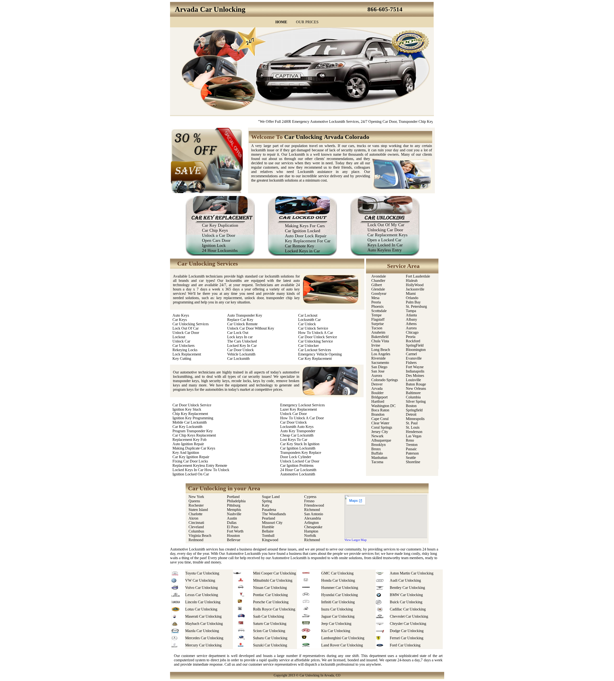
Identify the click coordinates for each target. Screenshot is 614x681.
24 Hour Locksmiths (220, 250)
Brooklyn (378, 445)
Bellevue (233, 540)
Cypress (310, 497)
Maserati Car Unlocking (203, 616)
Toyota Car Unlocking (202, 573)
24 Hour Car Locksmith (298, 470)
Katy (265, 505)
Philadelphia (236, 501)
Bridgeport (379, 397)
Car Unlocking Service (315, 341)
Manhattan (379, 458)
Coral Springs (381, 427)
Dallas (231, 523)
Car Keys (179, 320)
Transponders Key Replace (300, 452)
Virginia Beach (200, 535)
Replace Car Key (240, 320)
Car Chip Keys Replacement (194, 435)
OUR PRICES (307, 22)
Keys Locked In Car (385, 245)
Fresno (309, 501)
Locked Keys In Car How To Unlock (200, 470)
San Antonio (313, 514)
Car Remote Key (299, 245)
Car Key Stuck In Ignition (299, 444)
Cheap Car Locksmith (296, 435)
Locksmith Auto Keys (296, 427)
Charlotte (195, 514)
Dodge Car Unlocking (407, 631)
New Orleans (416, 388)
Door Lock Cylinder (295, 457)
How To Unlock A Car (315, 333)
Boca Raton (380, 410)
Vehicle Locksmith (241, 354)
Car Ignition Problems (296, 465)
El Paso (232, 527)
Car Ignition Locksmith (297, 448)
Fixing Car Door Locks (190, 461)
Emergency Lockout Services (302, 405)
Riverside (378, 358)
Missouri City (272, 523)
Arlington (311, 523)
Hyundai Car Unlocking (339, 595)
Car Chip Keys (215, 230)
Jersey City (379, 432)
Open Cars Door (216, 240)
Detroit (411, 414)
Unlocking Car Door (385, 229)
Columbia (413, 397)
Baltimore (413, 393)
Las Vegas (413, 436)
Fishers (411, 363)
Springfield (414, 410)
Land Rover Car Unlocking (342, 645)
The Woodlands (274, 514)
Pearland (268, 518)
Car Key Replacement (315, 358)
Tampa (411, 311)
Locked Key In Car (242, 345)
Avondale (378, 276)
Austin (232, 518)
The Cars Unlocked (242, 341)
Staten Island (198, 510)
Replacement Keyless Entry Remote (199, 465)
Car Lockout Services (314, 350)
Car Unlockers (183, 345)
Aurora (376, 375)
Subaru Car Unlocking (270, 638)
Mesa (375, 298)
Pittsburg (233, 505)
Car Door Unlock (240, 350)
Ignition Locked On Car (190, 474)
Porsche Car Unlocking (271, 602)
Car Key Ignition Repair (190, 457)
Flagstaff (377, 319)
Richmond (312, 510)
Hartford (377, 401)
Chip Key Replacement (190, 414)
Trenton (412, 445)
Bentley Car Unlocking (407, 588)
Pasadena (269, 510)
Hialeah (412, 280)
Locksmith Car (309, 320)
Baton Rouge (416, 384)
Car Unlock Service (313, 328)
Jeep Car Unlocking (336, 624)
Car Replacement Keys (387, 234)
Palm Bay (413, 302)
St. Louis (412, 427)
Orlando (412, 298)
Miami (411, 293)
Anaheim (378, 332)
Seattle (411, 458)
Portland (233, 497)
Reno (410, 440)
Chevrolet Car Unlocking (409, 616)
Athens (411, 324)
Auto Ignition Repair (188, 444)
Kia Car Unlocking (335, 631)
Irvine (375, 345)
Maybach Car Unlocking (204, 624)
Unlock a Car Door (218, 235)
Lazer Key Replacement (298, 409)
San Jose (377, 371)
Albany (411, 319)
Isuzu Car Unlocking (337, 609)
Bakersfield (380, 337)
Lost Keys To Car (293, 440)
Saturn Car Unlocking (269, 624)
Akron (193, 518)
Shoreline (413, 462)
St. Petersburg (416, 306)
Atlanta (411, 315)
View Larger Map (355, 540)
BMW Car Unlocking (406, 595)
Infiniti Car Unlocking (338, 602)
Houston (233, 535)
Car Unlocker (308, 345)
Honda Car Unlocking (338, 580)
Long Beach (380, 350)
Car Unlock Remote (242, 324)
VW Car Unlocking (200, 580)
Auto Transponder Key (244, 315)
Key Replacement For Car (308, 240)
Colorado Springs (384, 380)
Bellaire (268, 531)
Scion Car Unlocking (269, 631)
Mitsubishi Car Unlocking (272, 580)
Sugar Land (271, 497)
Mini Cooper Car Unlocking (274, 573)
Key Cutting (181, 358)
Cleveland (196, 527)
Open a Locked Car (384, 239)
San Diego (379, 367)
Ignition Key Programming (192, 418)
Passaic (411, 449)
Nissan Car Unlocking (270, 588)
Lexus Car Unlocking (201, 595)
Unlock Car (181, 341)
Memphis (234, 510)
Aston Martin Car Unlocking (411, 573)
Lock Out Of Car (185, 328)
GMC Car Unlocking (337, 573)
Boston (411, 406)
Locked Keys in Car (302, 251)
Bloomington (416, 350)
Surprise (377, 324)
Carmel (411, 354)
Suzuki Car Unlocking (270, 645)
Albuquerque (381, 440)
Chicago (412, 332)
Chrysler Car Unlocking (408, 624)
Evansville (414, 358)
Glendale (378, 289)
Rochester (196, 505)
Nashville (234, 514)
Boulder (377, 393)
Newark (377, 436)
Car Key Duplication (220, 225)
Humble (268, 527)
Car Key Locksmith (187, 427)
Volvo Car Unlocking (201, 588)
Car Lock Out (237, 333)
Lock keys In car (240, 337)
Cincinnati (196, 523)
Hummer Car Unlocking (339, 588)
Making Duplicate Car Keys (193, 448)
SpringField (415, 345)
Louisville (413, 380)
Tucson (376, 328)
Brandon (377, 414)
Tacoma (377, 462)
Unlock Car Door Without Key (250, 328)
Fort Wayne (415, 367)
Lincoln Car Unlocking (202, 602)
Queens (194, 501)
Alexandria (312, 518)
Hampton (311, 531)
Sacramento (380, 363)
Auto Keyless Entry (384, 250)
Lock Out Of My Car (385, 224)
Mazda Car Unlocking (202, 631)
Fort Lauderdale (418, 276)
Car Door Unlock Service (317, 337)
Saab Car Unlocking (268, 616)
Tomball (268, 535)
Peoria (376, 302)
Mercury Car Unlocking (203, 645)
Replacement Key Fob (189, 440)
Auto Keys (180, 315)
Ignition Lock (214, 245)
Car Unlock (307, 324)
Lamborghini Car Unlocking (342, 638)
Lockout (178, 337)
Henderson (414, 432)
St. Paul (412, 423)
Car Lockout (307, 315)
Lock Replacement (186, 354)
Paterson (412, 453)
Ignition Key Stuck (186, 409)
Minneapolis (415, 419)
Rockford (413, 341)
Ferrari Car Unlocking (406, 638)
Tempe (376, 315)
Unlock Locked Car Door (299, 461)
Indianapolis (415, 371)
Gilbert (377, 285)
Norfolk (310, 535)
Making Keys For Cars (305, 225)
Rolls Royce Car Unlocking (274, 609)
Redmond (196, 540)
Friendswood (314, 505)
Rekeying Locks (184, 350)
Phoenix (377, 306)
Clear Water (380, 423)
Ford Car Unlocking (405, 645)
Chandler (378, 280)
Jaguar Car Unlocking (337, 616)
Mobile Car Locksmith (189, 422)
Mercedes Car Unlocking (204, 638)
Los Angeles (380, 354)
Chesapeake (313, 527)
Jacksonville (415, 289)
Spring (267, 501)
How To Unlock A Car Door (302, 418)
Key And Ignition (185, 452)
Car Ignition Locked (302, 230)
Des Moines (415, 375)
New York (197, 497)
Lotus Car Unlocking (201, 609)
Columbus (196, 531)
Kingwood (270, 540)
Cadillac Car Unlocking (408, 609)
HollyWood (415, 285)
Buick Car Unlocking (406, 602)
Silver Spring (416, 401)
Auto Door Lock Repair (305, 235)
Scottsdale (379, 311)
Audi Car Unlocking (405, 580)
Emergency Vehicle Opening (320, 354)
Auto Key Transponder (297, 431)
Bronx (376, 449)
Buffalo (377, 453)
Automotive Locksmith (297, 474)
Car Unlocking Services (190, 324)
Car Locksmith (238, 358)
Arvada (377, 388)
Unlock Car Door (185, 333)
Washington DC (383, 406)
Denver (377, 384)
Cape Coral (380, 419)
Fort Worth (235, 531)
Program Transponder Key (192, 431)
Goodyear (379, 293)
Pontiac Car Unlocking (270, 595)
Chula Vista (380, 341)
